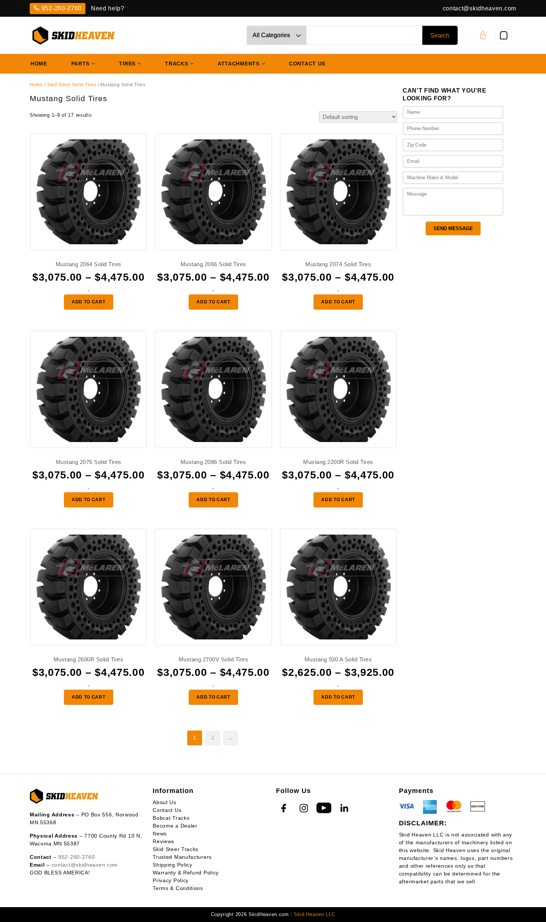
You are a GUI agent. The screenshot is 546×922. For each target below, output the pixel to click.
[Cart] (503, 35)
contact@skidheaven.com (479, 8)
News (160, 833)
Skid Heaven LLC (314, 914)
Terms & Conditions (178, 888)
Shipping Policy (172, 865)
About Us (164, 802)
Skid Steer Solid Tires (71, 84)
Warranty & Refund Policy (186, 873)
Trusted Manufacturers (182, 857)
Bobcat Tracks (171, 818)
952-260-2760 (62, 8)
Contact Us (167, 810)
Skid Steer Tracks (175, 849)
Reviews (163, 841)
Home (36, 84)
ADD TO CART (88, 301)
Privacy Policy (171, 880)
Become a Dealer (175, 826)
